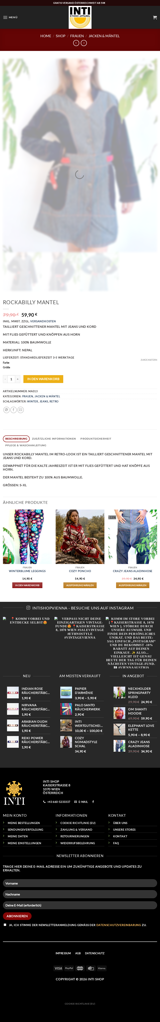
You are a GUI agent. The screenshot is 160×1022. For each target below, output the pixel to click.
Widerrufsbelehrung (77, 843)
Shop (60, 36)
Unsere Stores (124, 829)
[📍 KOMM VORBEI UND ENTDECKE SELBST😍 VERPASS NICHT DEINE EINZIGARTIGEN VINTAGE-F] (80, 642)
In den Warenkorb (43, 379)
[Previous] (3, 552)
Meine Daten (18, 836)
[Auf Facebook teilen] (13, 410)
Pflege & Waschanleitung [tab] (25, 445)
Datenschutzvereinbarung (118, 925)
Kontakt (120, 836)
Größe (6, 367)
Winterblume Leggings (27, 571)
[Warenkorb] (155, 17)
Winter (32, 401)
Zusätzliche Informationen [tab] (54, 438)
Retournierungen (74, 836)
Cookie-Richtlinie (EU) (80, 1003)
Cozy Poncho (80, 571)
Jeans (44, 401)
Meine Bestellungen (24, 823)
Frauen (77, 36)
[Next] (157, 552)
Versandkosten (43, 321)
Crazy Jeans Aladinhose (133, 571)
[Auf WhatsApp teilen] (6, 410)
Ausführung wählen (80, 585)
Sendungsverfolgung (25, 829)
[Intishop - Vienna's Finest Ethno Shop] (80, 17)
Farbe (6, 362)
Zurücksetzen (149, 359)
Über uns (120, 823)
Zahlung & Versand (76, 829)
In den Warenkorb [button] (27, 585)
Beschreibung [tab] (16, 438)
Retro (54, 401)
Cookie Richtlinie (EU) (78, 823)
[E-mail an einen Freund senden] (20, 410)
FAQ (116, 843)
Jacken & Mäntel (104, 36)
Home (45, 36)
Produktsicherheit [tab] (95, 438)
